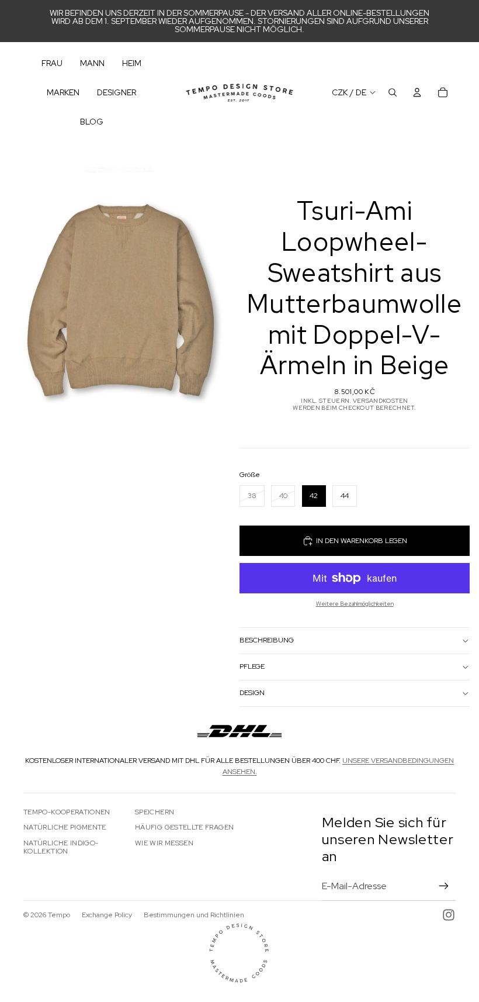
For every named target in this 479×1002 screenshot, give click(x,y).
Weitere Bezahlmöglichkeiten (355, 603)
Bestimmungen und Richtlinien (194, 915)
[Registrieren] (444, 886)
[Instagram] (449, 915)
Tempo (59, 915)
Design (252, 692)
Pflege (252, 666)
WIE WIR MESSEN (164, 843)
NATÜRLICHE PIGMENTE (64, 827)
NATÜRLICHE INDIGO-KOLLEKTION (60, 847)
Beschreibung (266, 640)
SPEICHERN (154, 812)
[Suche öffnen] (392, 92)
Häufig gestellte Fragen (184, 827)
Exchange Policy (107, 915)
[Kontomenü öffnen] (417, 92)
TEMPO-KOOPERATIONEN (66, 812)
